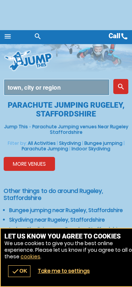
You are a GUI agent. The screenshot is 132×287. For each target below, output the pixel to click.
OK (19, 271)
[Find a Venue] (57, 87)
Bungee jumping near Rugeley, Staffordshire (66, 210)
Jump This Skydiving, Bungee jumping (33, 60)
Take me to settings (64, 271)
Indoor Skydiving (91, 149)
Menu (8, 36)
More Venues (29, 164)
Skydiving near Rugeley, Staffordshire (57, 219)
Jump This (16, 126)
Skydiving (70, 143)
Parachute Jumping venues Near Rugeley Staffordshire (80, 129)
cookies (30, 256)
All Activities (42, 143)
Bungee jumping (103, 143)
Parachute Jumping (45, 149)
